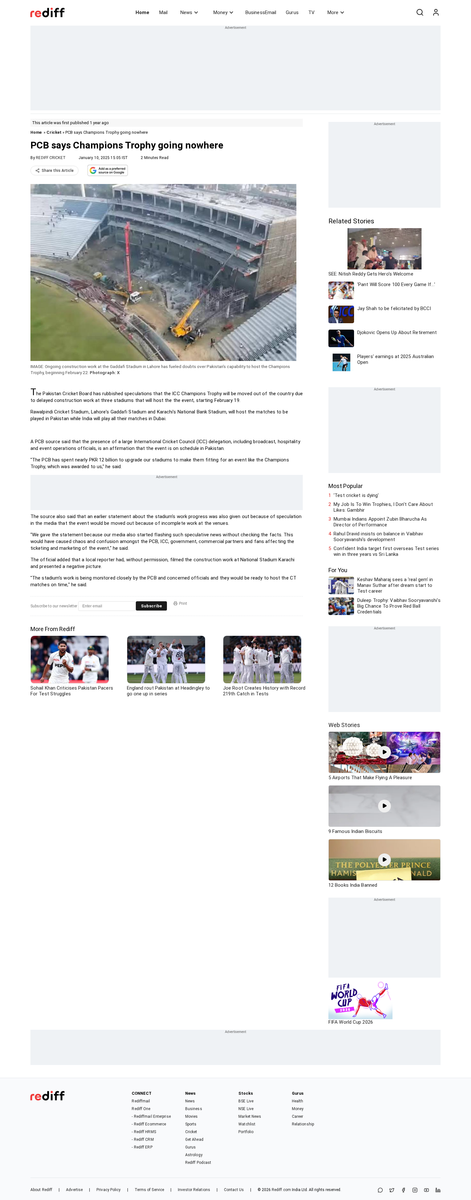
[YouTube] (426, 1191)
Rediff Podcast (198, 1162)
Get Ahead (194, 1139)
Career (297, 1116)
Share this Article (58, 170)
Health (297, 1101)
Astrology (193, 1155)
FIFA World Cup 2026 (350, 1022)
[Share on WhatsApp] (380, 1191)
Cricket (54, 132)
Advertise (74, 1190)
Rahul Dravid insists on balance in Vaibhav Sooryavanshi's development (378, 536)
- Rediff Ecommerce (149, 1124)
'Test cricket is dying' (356, 495)
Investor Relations (194, 1190)
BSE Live (245, 1101)
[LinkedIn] (438, 1191)
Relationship (303, 1124)
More (332, 12)
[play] (384, 752)
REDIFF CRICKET (50, 158)
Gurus (292, 12)
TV (311, 12)
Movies (191, 1116)
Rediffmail (141, 1101)
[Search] (420, 12)
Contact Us (234, 1190)
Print (183, 603)
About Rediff (41, 1190)
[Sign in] (436, 12)
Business (193, 1109)
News (186, 12)
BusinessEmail (260, 12)
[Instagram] (414, 1191)
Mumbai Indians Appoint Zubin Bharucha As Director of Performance (380, 522)
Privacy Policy (108, 1190)
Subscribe (151, 606)
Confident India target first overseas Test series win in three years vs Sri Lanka (386, 551)
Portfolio (245, 1132)
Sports (191, 1124)
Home (142, 12)
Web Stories (344, 725)
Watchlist (246, 1124)
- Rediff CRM (142, 1139)
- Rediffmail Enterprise (151, 1116)
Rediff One (141, 1109)
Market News (249, 1116)
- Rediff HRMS (144, 1132)
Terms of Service (149, 1190)
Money (220, 12)
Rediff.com (281, 1190)
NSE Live (245, 1109)
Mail (163, 12)
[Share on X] (391, 1191)
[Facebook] (403, 1191)
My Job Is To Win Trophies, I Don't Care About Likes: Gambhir (383, 507)
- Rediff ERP (142, 1147)
